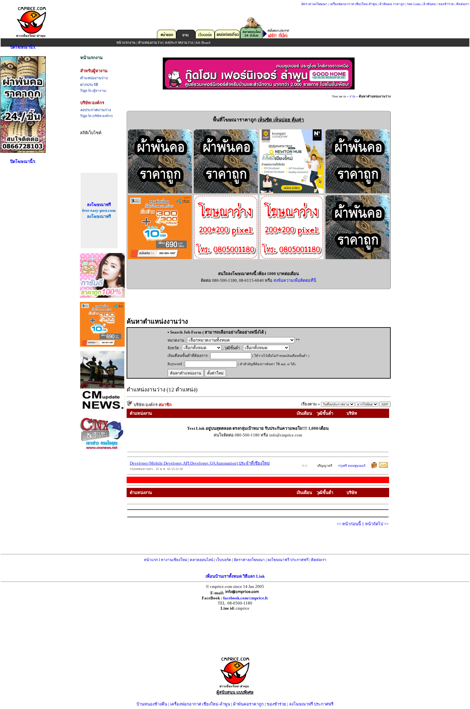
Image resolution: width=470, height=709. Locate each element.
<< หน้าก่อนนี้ (349, 523)
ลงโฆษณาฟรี (99, 204)
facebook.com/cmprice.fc (245, 598)
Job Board (202, 42)
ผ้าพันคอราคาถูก (248, 704)
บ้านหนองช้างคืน (152, 704)
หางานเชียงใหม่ (174, 560)
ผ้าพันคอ (429, 4)
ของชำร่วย (446, 4)
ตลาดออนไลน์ (201, 560)
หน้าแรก (151, 560)
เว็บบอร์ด (223, 560)
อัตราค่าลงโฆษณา (314, 4)
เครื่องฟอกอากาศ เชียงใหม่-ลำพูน (353, 4)
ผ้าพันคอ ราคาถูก (392, 4)
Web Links (414, 4)
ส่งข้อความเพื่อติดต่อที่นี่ (294, 280)
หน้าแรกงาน (126, 42)
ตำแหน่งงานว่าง (150, 42)
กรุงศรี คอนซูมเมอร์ (351, 465)
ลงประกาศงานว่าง (179, 42)
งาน (352, 96)
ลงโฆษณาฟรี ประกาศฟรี (288, 560)
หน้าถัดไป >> (376, 523)
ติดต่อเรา (462, 4)
